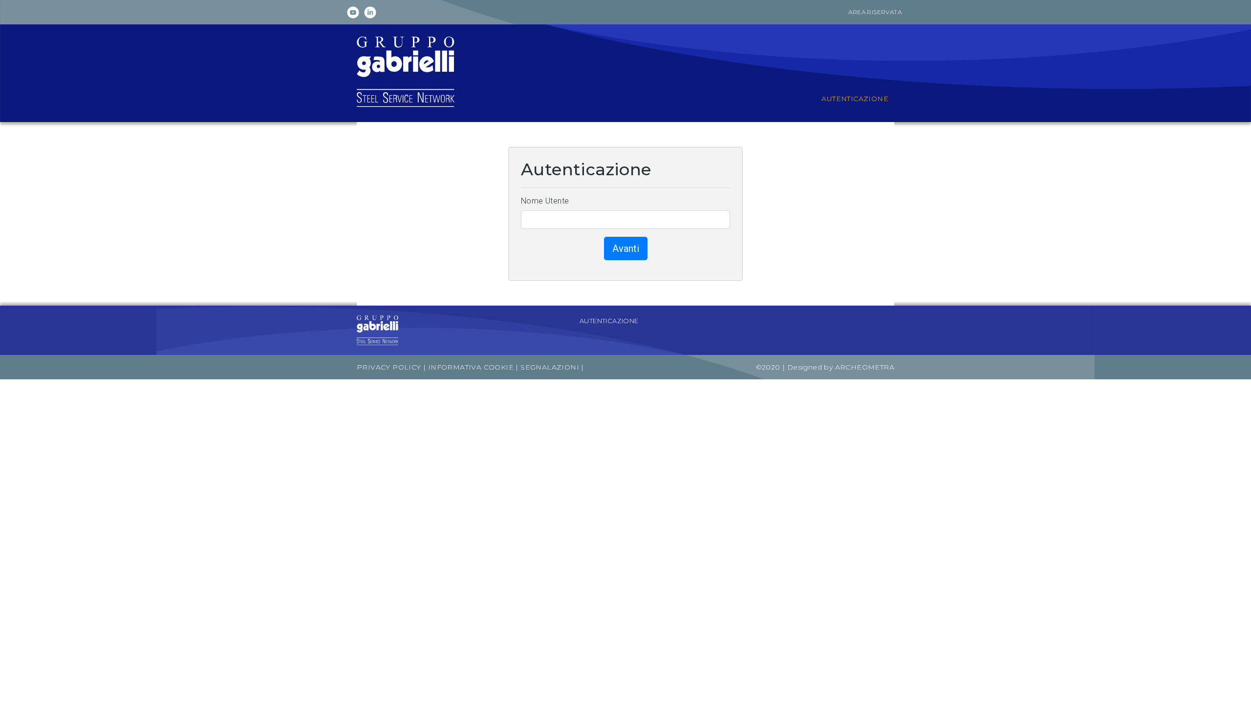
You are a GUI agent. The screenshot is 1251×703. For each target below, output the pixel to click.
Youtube (353, 12)
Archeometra (864, 367)
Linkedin (370, 12)
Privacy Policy (389, 367)
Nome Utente (545, 201)
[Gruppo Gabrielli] (405, 71)
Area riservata (875, 12)
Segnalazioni (550, 367)
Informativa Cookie (471, 367)
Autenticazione (609, 321)
